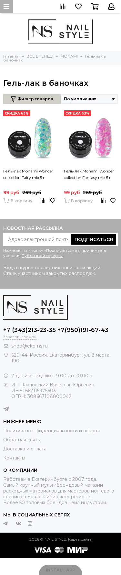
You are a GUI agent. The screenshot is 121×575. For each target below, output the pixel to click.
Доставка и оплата (24, 449)
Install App (60, 569)
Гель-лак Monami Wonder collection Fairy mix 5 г (28, 174)
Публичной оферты (42, 255)
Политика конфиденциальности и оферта (51, 431)
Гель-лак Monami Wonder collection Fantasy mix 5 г (89, 174)
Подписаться (94, 239)
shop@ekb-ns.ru (29, 346)
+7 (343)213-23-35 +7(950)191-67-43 (55, 330)
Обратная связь (21, 440)
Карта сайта (80, 539)
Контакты (14, 458)
